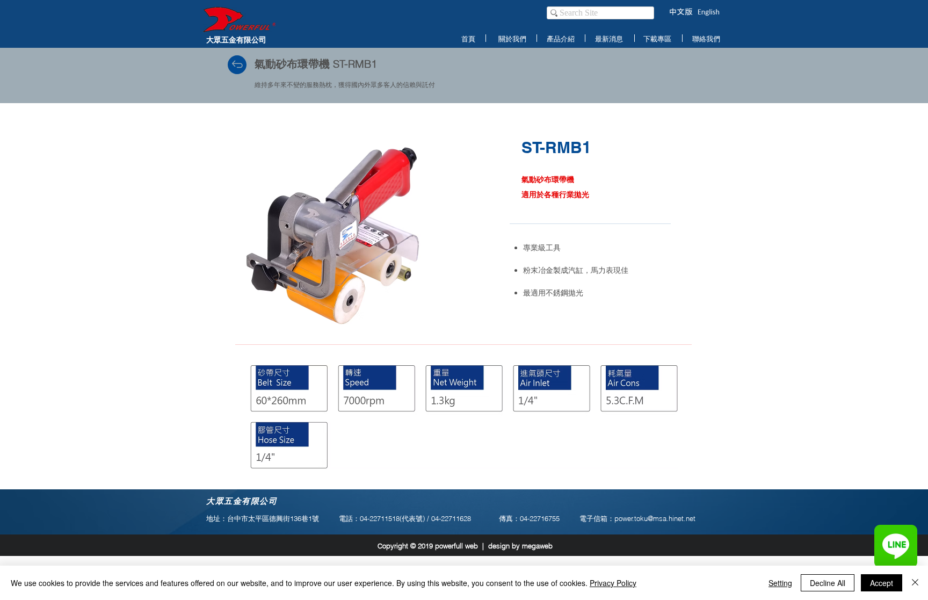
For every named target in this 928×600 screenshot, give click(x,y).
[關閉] (915, 582)
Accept (881, 582)
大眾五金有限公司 (236, 39)
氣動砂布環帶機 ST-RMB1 (316, 63)
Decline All (827, 582)
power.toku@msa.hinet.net (654, 518)
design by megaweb (520, 545)
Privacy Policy (613, 582)
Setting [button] (780, 582)
